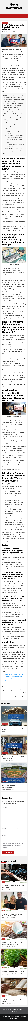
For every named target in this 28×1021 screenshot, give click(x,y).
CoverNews (23, 1016)
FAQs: (6, 128)
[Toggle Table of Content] (22, 95)
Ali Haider (6, 31)
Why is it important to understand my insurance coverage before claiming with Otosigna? (13, 105)
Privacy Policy (12, 1009)
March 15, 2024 (11, 760)
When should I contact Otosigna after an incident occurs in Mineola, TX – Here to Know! (14, 99)
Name (4, 828)
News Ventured (14, 6)
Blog (4, 881)
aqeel (4, 731)
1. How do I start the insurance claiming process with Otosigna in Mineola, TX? (15, 131)
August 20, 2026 (11, 889)
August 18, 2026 (11, 1003)
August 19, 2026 (11, 946)
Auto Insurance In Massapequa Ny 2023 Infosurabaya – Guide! (13, 689)
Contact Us (20, 1009)
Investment (5, 22)
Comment (5, 807)
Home (5, 1009)
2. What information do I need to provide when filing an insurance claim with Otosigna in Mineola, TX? (15, 138)
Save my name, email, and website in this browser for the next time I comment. (13, 845)
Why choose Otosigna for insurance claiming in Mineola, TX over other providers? (13, 124)
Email (17, 828)
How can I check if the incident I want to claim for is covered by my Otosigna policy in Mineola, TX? (13, 111)
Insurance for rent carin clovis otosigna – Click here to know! (14, 695)
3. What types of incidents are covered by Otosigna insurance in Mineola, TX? (15, 144)
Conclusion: (7, 154)
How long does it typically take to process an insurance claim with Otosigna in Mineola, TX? (13, 118)
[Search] (25, 16)
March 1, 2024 (9, 789)
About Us (14, 1011)
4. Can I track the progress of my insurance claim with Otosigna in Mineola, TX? (15, 150)
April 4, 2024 (12, 31)
